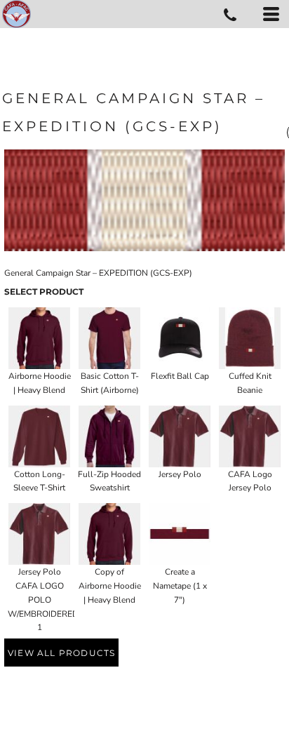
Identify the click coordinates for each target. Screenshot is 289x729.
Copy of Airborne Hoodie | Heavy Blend (110, 586)
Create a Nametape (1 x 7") (180, 586)
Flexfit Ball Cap (180, 376)
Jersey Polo (180, 474)
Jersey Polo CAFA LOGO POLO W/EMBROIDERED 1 (43, 599)
